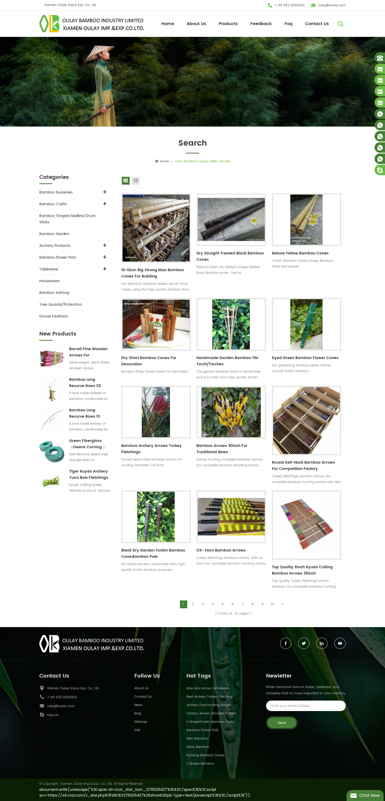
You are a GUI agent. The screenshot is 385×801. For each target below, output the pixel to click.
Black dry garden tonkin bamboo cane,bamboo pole (153, 553)
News (138, 705)
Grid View (126, 181)
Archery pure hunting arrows (208, 705)
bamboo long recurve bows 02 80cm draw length (86, 383)
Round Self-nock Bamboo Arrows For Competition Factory (303, 465)
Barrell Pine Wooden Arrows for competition (88, 352)
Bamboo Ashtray (54, 293)
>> (282, 604)
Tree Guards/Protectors (60, 305)
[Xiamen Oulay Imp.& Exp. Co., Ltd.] (91, 23)
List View (136, 181)
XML (137, 730)
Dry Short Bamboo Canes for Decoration (149, 361)
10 (272, 604)
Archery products (54, 246)
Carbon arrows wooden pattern (211, 713)
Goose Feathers (53, 316)
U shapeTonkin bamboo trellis (210, 721)
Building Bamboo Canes (205, 755)
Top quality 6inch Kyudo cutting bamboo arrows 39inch (302, 570)
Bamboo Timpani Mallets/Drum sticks (67, 219)
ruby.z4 (52, 715)
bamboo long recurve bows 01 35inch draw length (87, 413)
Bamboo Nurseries (56, 192)
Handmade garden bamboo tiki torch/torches (227, 361)
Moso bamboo (197, 747)
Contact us (143, 696)
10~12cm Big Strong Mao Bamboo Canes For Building (152, 273)
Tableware (48, 269)
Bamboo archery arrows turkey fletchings (151, 449)
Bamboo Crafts (53, 204)
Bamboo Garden (54, 234)
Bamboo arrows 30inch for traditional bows (222, 449)
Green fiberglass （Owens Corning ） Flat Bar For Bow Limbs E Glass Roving (89, 444)
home (164, 161)
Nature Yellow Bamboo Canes (300, 253)
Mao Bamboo (197, 738)
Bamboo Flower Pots (57, 257)
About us (141, 688)
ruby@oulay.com (332, 5)
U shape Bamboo (200, 763)
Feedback (261, 23)
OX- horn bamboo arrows (221, 550)
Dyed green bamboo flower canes (305, 358)
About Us (196, 23)
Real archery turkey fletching (209, 696)
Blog (137, 713)
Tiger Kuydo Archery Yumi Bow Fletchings (88, 474)
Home (167, 23)
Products (228, 23)
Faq (288, 23)
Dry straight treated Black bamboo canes (230, 256)
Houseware (49, 281)
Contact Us (317, 23)
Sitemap (140, 721)
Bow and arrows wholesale (207, 688)
